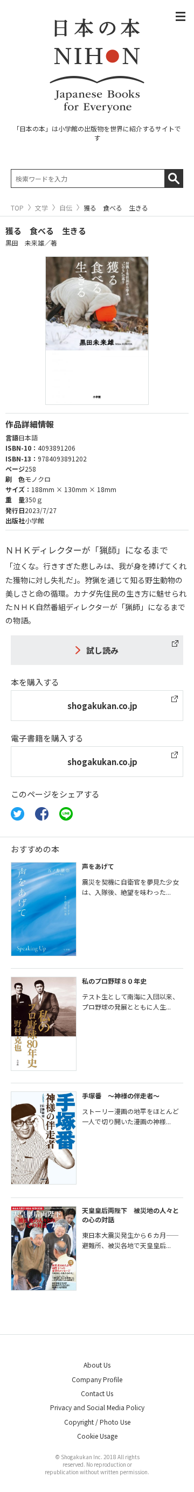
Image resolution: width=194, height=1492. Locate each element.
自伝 (65, 208)
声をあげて (98, 866)
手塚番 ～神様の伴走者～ (121, 1095)
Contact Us (97, 1393)
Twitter (17, 814)
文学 (41, 208)
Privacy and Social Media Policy (97, 1407)
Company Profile (97, 1379)
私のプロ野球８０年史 (114, 980)
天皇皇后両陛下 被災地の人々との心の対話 (130, 1215)
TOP (17, 208)
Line (66, 814)
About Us (97, 1364)
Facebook (41, 814)
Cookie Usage (97, 1435)
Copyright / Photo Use (97, 1421)
